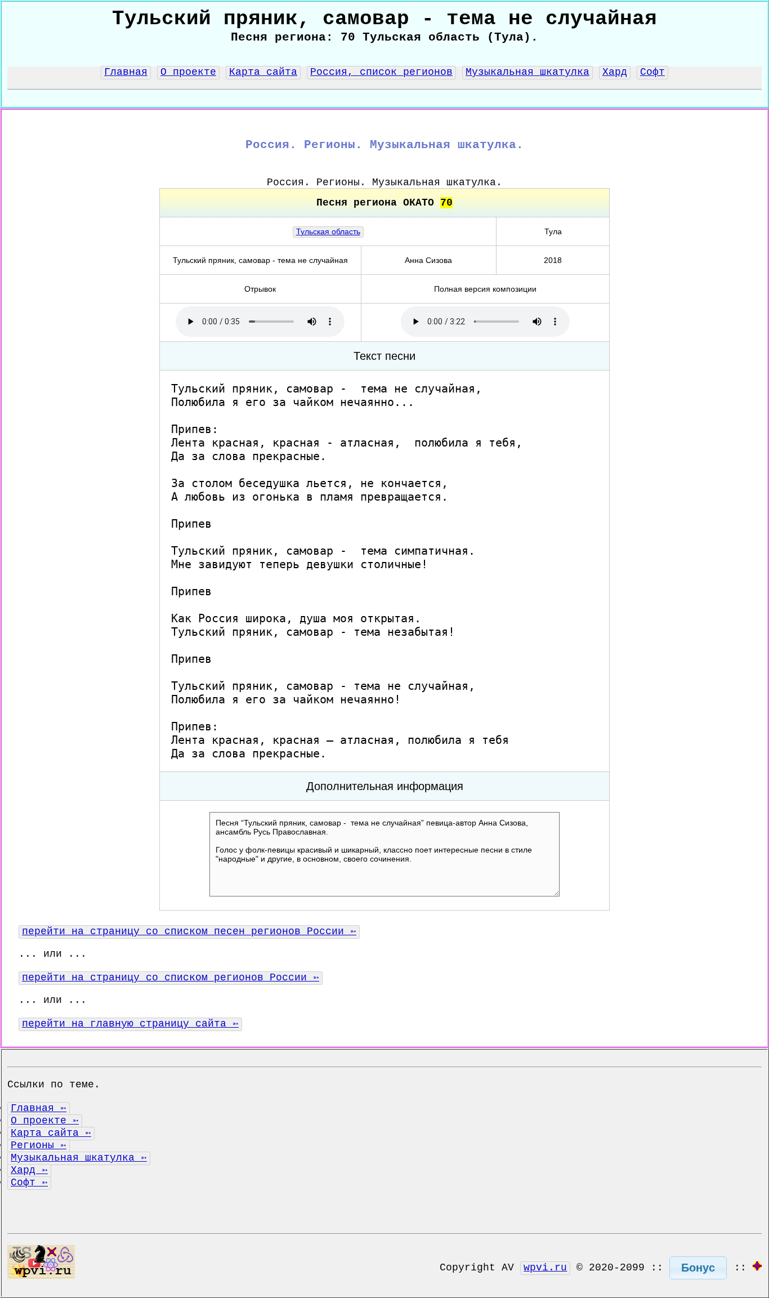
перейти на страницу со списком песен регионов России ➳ (189, 931)
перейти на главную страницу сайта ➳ (130, 1023)
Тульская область (328, 231)
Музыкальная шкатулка (527, 72)
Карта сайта (263, 72)
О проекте (188, 72)
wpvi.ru (545, 1267)
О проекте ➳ (45, 1120)
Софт (652, 72)
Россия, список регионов (381, 72)
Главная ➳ (38, 1108)
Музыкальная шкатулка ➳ (79, 1157)
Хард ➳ (29, 1170)
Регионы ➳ (38, 1145)
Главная (125, 72)
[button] (698, 1267)
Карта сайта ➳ (51, 1133)
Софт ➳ (29, 1182)
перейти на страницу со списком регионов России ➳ (170, 977)
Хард (614, 72)
